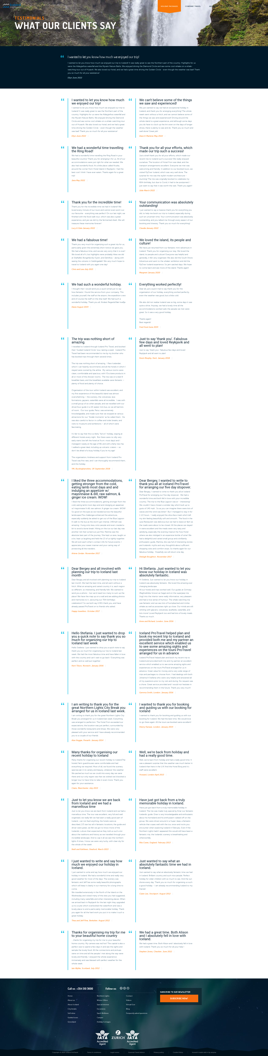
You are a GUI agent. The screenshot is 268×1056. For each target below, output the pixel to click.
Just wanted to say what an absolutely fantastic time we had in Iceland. (165, 864)
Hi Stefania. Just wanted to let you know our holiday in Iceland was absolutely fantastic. (164, 572)
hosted (194, 1052)
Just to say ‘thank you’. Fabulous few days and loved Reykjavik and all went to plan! (164, 342)
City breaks (72, 1009)
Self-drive (71, 1013)
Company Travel (193, 6)
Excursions (101, 1009)
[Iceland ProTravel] (17, 5)
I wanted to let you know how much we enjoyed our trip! (103, 57)
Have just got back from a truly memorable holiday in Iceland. (162, 801)
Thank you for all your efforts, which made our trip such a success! (165, 149)
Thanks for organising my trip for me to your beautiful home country (98, 934)
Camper (100, 1018)
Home (70, 996)
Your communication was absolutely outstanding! (166, 204)
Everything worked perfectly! (160, 284)
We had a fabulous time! (89, 240)
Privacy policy (159, 1052)
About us (71, 1000)
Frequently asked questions (136, 1013)
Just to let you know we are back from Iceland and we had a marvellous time (96, 803)
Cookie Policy (178, 1052)
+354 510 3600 (85, 988)
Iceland (230, 6)
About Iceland (73, 1005)
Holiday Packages (169, 6)
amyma (213, 1052)
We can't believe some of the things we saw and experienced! (165, 101)
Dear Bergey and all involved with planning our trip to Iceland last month (96, 572)
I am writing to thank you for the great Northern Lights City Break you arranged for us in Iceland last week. (98, 707)
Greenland (72, 1022)
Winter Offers (102, 1000)
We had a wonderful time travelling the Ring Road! (97, 149)
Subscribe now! (179, 998)
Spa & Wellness (102, 1013)
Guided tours (73, 1018)
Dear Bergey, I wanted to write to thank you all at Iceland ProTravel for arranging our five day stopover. (165, 484)
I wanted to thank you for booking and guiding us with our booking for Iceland (165, 707)
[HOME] (152, 5)
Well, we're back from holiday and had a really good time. (164, 753)
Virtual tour (130, 1005)
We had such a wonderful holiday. (96, 284)
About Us (213, 6)
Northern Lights (103, 996)
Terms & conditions (94, 1052)
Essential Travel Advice (136, 1052)
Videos (128, 1000)
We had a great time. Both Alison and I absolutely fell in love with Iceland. (163, 935)
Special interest (103, 1005)
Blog (244, 6)
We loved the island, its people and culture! (165, 241)
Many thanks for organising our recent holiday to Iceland (95, 753)
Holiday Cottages (103, 1022)
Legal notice (114, 1052)
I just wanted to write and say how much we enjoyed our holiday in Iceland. (97, 864)
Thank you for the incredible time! (96, 202)
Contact (259, 6)
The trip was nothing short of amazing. (93, 340)
